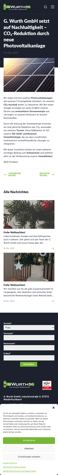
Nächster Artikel (45, 174)
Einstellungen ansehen (29, 457)
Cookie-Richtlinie (10, 463)
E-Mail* (7, 353)
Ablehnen (29, 448)
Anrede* (8, 323)
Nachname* (9, 343)
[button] (53, 407)
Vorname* (8, 333)
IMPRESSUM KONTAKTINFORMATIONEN (19, 471)
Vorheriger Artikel (13, 174)
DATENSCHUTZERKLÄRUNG (14, 467)
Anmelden (28, 364)
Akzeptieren (29, 440)
